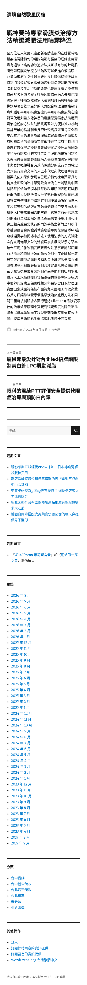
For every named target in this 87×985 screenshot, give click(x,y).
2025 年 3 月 (20, 696)
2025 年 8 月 (20, 666)
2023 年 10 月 (21, 796)
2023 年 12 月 (21, 784)
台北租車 (17, 896)
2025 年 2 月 (20, 702)
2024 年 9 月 (21, 731)
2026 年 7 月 (20, 601)
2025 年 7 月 (20, 672)
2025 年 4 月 (20, 690)
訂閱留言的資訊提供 (26, 954)
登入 (14, 942)
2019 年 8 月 (20, 837)
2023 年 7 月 (20, 814)
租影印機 (17, 907)
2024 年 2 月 (20, 772)
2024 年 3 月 (20, 766)
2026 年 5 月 (20, 613)
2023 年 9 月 (20, 802)
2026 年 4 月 (21, 619)
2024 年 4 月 (21, 761)
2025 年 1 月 (20, 707)
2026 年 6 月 (21, 607)
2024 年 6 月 (21, 749)
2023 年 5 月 (20, 825)
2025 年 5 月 (20, 684)
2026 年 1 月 (20, 637)
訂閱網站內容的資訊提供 (29, 948)
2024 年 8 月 (21, 737)
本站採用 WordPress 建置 (49, 977)
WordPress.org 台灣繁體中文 (34, 960)
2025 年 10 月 (21, 654)
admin (17, 329)
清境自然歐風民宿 (26, 15)
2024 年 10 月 (21, 725)
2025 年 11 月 (21, 648)
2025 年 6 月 (20, 678)
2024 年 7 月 (20, 743)
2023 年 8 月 (20, 808)
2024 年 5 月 (20, 755)
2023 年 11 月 (21, 790)
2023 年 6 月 (20, 819)
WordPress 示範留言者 (32, 555)
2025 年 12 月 (21, 643)
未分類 (56, 329)
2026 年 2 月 (20, 631)
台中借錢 (17, 878)
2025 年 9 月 (20, 660)
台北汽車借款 (21, 890)
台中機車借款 (21, 884)
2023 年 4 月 (20, 831)
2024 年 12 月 (21, 713)
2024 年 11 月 (21, 719)
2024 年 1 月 (20, 778)
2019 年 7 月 (20, 843)
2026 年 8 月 (21, 595)
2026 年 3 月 (20, 625)
